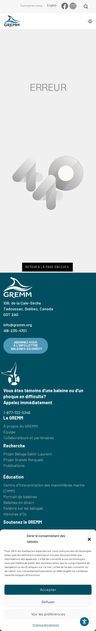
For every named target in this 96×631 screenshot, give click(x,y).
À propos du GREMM (20, 426)
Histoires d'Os (15, 513)
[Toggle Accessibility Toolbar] (84, 622)
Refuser (48, 602)
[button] (89, 538)
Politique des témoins (46, 624)
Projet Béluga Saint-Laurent (27, 453)
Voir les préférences (48, 614)
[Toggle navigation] (90, 21)
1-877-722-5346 (16, 412)
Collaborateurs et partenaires (28, 437)
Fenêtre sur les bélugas (23, 508)
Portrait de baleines (20, 496)
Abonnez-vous (26, 346)
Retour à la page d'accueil (47, 267)
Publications (14, 465)
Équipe (9, 431)
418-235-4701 (15, 330)
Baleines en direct (18, 502)
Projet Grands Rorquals (23, 459)
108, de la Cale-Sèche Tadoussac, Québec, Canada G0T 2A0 (28, 308)
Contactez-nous (31, 5)
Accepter (48, 590)
